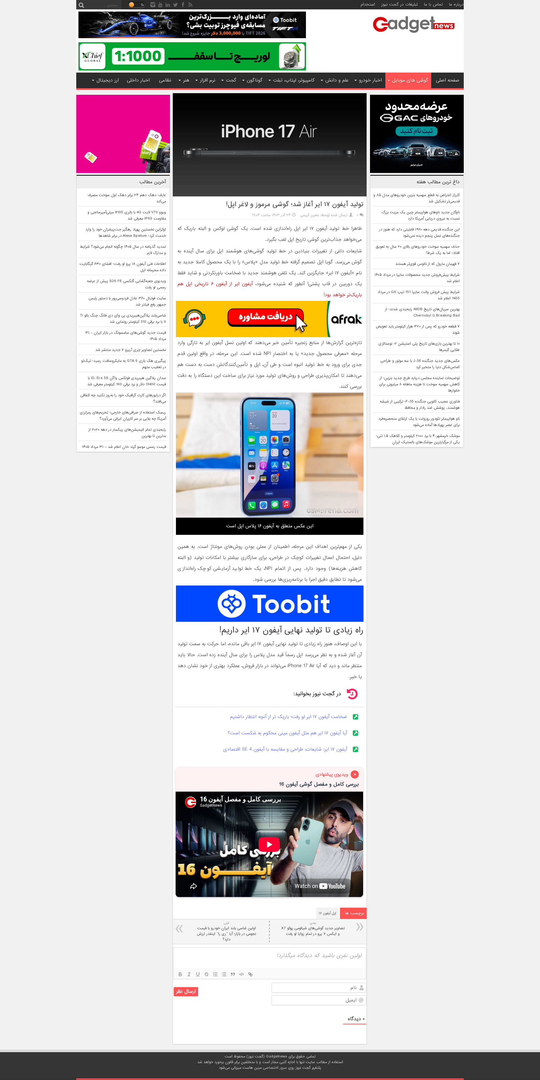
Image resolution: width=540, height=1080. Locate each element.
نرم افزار (207, 80)
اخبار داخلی (138, 80)
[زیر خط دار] (197, 974)
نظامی (165, 80)
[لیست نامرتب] (224, 974)
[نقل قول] (232, 974)
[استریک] (206, 974)
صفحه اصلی (447, 80)
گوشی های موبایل (410, 80)
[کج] (189, 974)
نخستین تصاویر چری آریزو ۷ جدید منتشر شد (130, 350)
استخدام (368, 5)
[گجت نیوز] (414, 34)
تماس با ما (433, 5)
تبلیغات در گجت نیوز (399, 5)
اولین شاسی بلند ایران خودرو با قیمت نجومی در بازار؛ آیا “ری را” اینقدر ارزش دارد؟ (226, 931)
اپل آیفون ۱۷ (327, 913)
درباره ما (456, 5)
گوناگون (254, 80)
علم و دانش (336, 80)
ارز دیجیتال (108, 80)
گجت (231, 80)
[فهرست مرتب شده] (215, 974)
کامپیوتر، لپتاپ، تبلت (294, 80)
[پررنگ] (180, 974)
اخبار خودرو (370, 80)
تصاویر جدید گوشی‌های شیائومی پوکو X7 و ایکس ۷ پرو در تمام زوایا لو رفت (313, 929)
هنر (186, 80)
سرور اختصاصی (275, 1068)
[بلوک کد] (241, 974)
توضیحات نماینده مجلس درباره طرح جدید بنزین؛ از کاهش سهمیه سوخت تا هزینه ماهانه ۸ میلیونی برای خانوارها (419, 384)
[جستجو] (81, 4)
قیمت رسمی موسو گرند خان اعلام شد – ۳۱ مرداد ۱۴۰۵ (124, 447)
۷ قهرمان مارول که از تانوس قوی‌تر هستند (427, 264)
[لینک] (250, 974)
